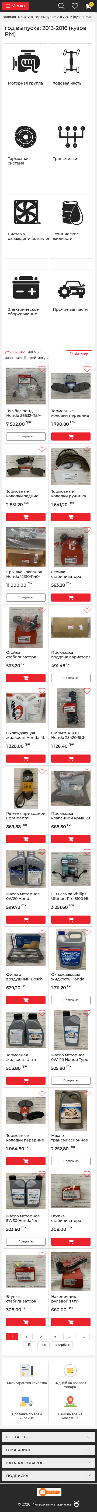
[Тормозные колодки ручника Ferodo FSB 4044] (71, 466)
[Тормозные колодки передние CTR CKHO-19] (26, 1110)
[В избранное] (42, 369)
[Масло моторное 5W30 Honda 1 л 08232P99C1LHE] (26, 1191)
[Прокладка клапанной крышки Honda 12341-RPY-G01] (71, 788)
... (83, 1336)
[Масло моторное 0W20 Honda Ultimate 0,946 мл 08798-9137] (26, 869)
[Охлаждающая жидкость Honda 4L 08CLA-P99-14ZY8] (26, 708)
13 (29, 1345)
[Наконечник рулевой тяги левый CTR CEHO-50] (71, 1271)
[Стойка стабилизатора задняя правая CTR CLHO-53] (71, 547)
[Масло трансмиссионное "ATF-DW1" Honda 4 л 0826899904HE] (71, 1110)
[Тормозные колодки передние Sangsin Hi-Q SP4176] (71, 386)
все (43, 1345)
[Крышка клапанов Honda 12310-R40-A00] (26, 547)
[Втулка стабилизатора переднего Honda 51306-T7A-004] (26, 1271)
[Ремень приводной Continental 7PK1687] (26, 788)
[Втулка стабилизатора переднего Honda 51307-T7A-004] (71, 1191)
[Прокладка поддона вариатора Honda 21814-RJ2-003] (71, 627)
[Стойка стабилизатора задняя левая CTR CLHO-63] (26, 627)
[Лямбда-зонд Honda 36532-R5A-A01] (26, 386)
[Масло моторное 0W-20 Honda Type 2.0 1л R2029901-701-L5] (71, 1030)
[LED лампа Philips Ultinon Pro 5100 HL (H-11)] (71, 869)
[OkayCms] (76, 1504)
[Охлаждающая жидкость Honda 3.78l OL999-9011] (71, 949)
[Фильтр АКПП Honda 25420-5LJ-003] (71, 708)
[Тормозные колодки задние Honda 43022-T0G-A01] (26, 466)
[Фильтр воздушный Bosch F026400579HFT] (26, 949)
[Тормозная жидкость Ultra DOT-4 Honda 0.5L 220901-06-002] (26, 1030)
